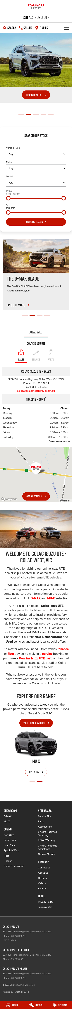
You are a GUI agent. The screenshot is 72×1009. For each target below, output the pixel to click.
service (47, 653)
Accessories (45, 826)
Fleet (6, 855)
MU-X (51, 598)
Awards (42, 888)
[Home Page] (36, 6)
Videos (42, 883)
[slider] (8, 198)
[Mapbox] (10, 499)
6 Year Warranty (47, 840)
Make (9, 162)
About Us (43, 872)
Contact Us (44, 867)
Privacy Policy (45, 901)
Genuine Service (46, 854)
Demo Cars (10, 840)
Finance (8, 861)
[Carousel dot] (21, 114)
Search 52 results (34, 222)
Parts (41, 821)
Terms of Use (45, 907)
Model (9, 176)
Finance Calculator (14, 866)
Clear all (36, 142)
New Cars (9, 835)
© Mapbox (65, 500)
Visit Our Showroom (34, 723)
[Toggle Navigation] (66, 28)
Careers (42, 878)
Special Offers (11, 850)
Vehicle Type (13, 147)
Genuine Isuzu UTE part (35, 658)
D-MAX (36, 598)
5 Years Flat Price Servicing (47, 833)
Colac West (36, 332)
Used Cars (9, 845)
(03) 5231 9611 (40, 383)
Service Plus (44, 816)
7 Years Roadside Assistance (47, 847)
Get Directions (34, 496)
